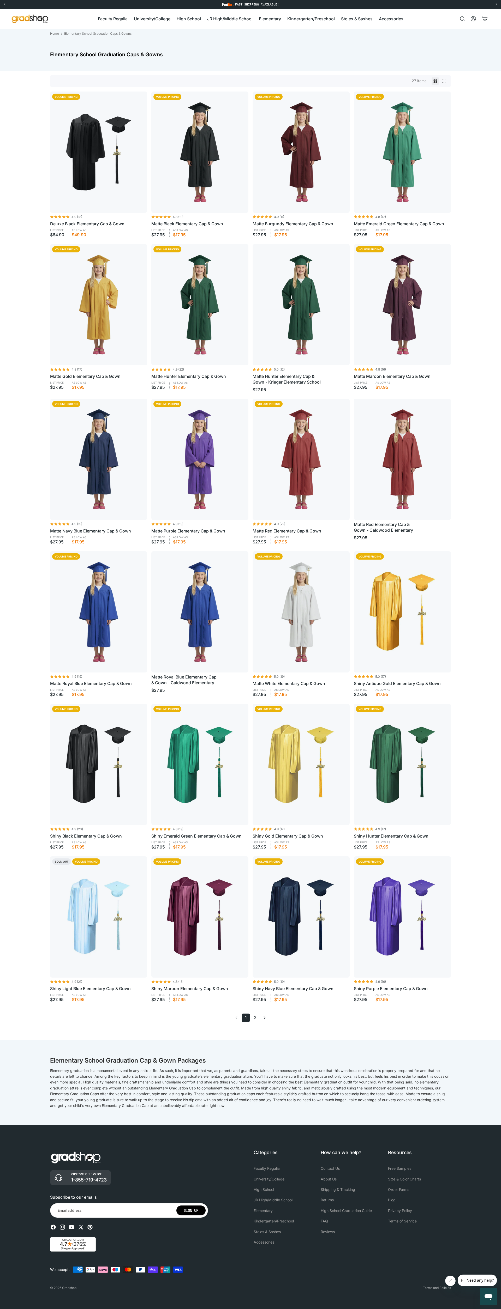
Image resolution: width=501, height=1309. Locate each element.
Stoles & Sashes (267, 1231)
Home (54, 33)
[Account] (473, 19)
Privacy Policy (400, 1210)
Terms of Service (402, 1221)
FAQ (324, 1221)
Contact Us (330, 1168)
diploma (195, 1100)
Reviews (328, 1231)
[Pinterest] (90, 1227)
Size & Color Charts (404, 1179)
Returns (327, 1200)
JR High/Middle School (273, 1200)
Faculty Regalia (267, 1168)
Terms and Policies (437, 1288)
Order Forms (398, 1189)
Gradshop (69, 1288)
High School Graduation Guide (346, 1210)
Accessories (264, 1242)
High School (264, 1189)
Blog (392, 1200)
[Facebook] (53, 1227)
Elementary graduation (323, 1082)
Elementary (263, 1210)
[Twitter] (81, 1227)
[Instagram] (62, 1227)
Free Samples (399, 1168)
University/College (269, 1179)
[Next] (264, 1017)
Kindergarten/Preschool (274, 1221)
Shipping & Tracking (338, 1189)
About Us (329, 1179)
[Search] (462, 19)
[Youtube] (71, 1227)
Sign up (191, 1210)
